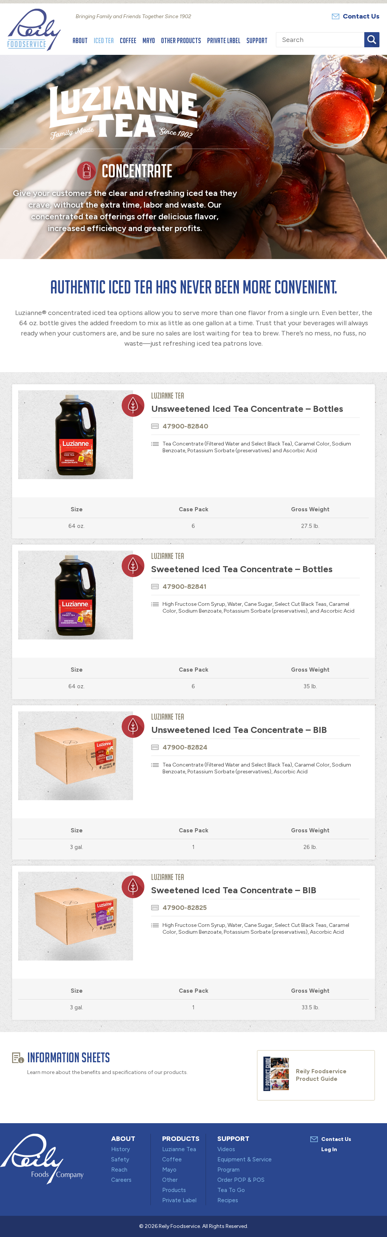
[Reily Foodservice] (34, 49)
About (80, 40)
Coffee (128, 40)
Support (257, 40)
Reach (119, 1169)
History (120, 1149)
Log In (329, 1149)
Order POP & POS (241, 1179)
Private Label (223, 40)
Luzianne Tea (179, 1149)
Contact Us (361, 16)
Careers (121, 1179)
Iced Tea (104, 40)
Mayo (148, 40)
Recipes (227, 1200)
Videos (226, 1149)
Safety (120, 1159)
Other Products (181, 40)
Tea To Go (231, 1190)
